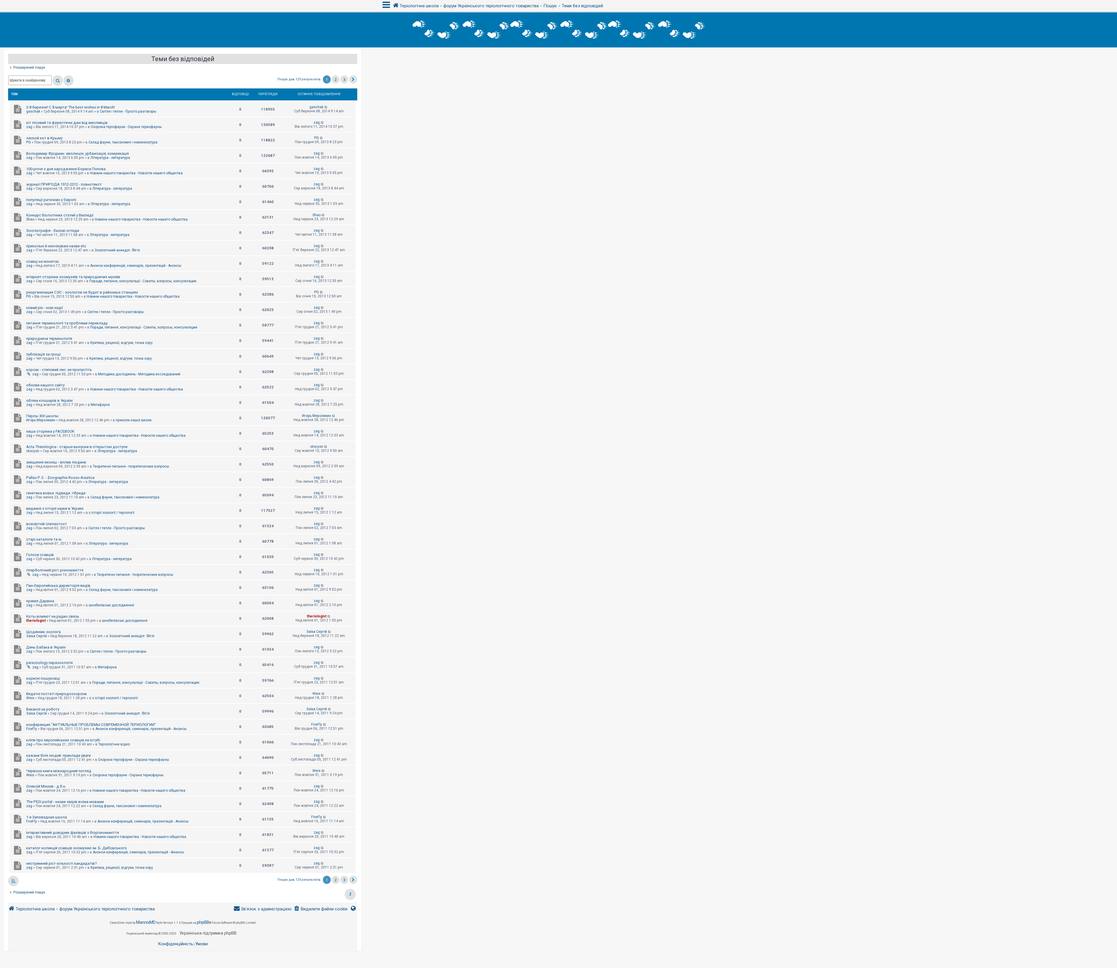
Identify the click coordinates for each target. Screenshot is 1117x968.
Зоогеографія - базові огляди (52, 230)
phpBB (203, 922)
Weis (30, 698)
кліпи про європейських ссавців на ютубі (63, 740)
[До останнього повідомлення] (326, 107)
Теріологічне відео (114, 744)
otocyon (32, 451)
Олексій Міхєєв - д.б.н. (46, 786)
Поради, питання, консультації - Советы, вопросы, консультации (142, 281)
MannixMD (146, 922)
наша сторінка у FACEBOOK (50, 431)
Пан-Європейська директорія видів (58, 585)
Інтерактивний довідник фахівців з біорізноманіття (72, 832)
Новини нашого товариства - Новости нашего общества (136, 173)
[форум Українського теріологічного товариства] (558, 30)
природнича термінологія (49, 338)
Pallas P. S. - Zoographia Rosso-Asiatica (60, 477)
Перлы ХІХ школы (42, 416)
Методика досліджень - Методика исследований (139, 374)
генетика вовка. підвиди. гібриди (56, 493)
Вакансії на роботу (42, 709)
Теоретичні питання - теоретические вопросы (131, 466)
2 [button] (336, 79)
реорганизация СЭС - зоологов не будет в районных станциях (82, 292)
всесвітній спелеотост (46, 524)
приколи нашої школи (134, 420)
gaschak (33, 111)
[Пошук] (57, 80)
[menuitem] (321, 909)
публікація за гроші (43, 354)
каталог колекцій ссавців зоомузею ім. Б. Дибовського (76, 848)
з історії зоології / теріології (111, 513)
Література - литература (110, 158)
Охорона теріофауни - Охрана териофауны (126, 127)
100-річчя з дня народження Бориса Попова (66, 169)
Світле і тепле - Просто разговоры (128, 111)
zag (29, 127)
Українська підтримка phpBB (207, 933)
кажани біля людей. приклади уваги (58, 755)
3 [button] (344, 79)
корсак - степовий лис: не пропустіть (59, 369)
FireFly (31, 729)
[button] (353, 79)
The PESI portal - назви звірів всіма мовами (65, 802)
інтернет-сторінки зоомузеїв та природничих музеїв (73, 277)
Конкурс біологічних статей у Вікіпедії (59, 215)
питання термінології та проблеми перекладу (67, 323)
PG (28, 142)
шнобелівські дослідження (111, 605)
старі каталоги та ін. (44, 539)
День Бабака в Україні (46, 647)
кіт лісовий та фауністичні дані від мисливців (67, 122)
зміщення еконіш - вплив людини (56, 462)
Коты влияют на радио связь (52, 616)
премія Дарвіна (40, 601)
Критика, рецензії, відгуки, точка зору (121, 343)
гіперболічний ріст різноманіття (54, 570)
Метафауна (100, 405)
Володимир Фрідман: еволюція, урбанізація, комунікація (77, 153)
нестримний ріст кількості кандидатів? (61, 863)
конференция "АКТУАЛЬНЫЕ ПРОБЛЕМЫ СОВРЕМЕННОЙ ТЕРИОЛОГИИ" (91, 724)
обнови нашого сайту (45, 385)
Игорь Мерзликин (40, 420)
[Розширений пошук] (68, 80)
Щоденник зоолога (43, 632)
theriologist (36, 621)
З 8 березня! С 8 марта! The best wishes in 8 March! (70, 107)
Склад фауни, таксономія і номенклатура (122, 142)
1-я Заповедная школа (46, 817)
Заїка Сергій (36, 636)
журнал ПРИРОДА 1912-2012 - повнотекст (64, 184)
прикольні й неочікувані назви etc (56, 246)
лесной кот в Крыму (44, 138)
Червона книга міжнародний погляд (58, 771)
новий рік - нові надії (44, 308)
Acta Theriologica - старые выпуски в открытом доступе (76, 447)
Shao (30, 219)
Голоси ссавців (40, 555)
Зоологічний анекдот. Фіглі (117, 250)
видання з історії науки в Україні (54, 508)
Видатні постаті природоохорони (56, 694)
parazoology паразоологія (49, 662)
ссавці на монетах (42, 261)
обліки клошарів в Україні (49, 400)
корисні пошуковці (43, 678)
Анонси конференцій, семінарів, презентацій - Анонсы (135, 266)
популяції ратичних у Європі (51, 200)
